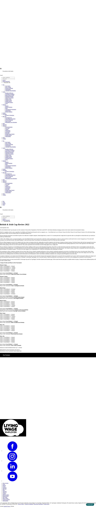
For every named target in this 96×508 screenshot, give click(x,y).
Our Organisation (8, 127)
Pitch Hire (7, 132)
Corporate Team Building (10, 90)
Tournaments (8, 89)
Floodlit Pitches (8, 135)
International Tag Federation (11, 122)
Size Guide (5, 497)
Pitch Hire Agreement (38, 504)
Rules (6, 108)
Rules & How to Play (9, 95)
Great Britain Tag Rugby (10, 118)
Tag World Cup (8, 117)
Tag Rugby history (9, 102)
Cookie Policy (46, 504)
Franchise (5, 114)
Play (3, 84)
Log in (4, 80)
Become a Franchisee (9, 115)
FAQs (6, 103)
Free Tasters (7, 86)
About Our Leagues (9, 97)
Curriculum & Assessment (10, 109)
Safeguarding (8, 136)
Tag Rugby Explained (9, 94)
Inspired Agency (7, 506)
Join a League (8, 87)
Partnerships (7, 130)
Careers (6, 129)
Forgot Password (6, 81)
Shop (4, 123)
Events (4, 113)
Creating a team (8, 100)
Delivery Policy (6, 494)
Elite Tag (4, 116)
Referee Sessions (8, 107)
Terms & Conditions (29, 504)
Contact (4, 138)
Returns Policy (6, 496)
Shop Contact (5, 498)
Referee (4, 104)
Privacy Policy (21, 504)
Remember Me (7, 82)
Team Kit (4, 124)
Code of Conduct (6, 499)
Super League (8, 121)
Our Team (7, 128)
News (4, 137)
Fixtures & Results (9, 88)
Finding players (8, 101)
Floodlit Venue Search (9, 134)
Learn (4, 91)
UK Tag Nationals (9, 120)
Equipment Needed (9, 96)
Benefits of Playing (9, 93)
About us (4, 125)
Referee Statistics (8, 111)
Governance (7, 131)
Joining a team (8, 98)
